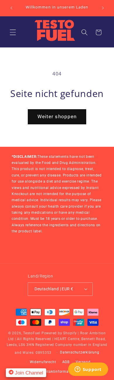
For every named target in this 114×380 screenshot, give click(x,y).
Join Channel (28, 372)
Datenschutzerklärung (79, 352)
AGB (66, 362)
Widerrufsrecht (43, 362)
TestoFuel (31, 333)
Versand (83, 362)
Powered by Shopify (59, 333)
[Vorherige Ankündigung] (11, 7)
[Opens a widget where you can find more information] (88, 370)
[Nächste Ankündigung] (102, 7)
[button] (13, 32)
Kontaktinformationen (60, 372)
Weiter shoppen (57, 116)
